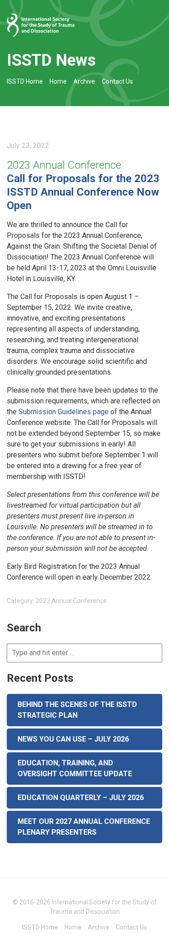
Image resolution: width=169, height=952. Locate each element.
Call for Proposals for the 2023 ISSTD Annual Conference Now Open (83, 192)
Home (58, 81)
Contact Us (117, 81)
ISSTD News (51, 60)
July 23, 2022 (28, 145)
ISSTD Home (25, 81)
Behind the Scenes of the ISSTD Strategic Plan (77, 710)
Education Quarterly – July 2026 (81, 797)
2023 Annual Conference (64, 165)
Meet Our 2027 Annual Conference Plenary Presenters (84, 826)
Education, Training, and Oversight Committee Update (75, 768)
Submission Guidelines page (63, 411)
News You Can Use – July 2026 (73, 739)
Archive (84, 81)
